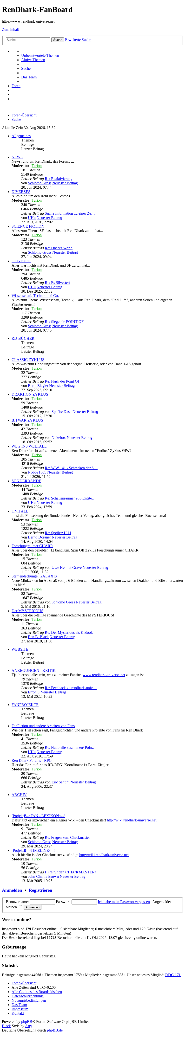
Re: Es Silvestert (57, 283)
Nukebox (59, 438)
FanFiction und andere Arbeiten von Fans (43, 726)
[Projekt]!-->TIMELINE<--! (33, 850)
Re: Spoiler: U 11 (58, 533)
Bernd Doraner (39, 537)
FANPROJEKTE (25, 705)
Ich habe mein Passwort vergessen (124, 902)
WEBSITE (20, 649)
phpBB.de (55, 1030)
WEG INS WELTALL (29, 446)
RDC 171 (173, 975)
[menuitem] (40, 55)
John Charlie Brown (43, 876)
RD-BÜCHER (23, 338)
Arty (28, 1026)
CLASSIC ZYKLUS (28, 360)
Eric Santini (60, 782)
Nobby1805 (37, 472)
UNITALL (20, 511)
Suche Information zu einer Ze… (70, 213)
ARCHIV (19, 795)
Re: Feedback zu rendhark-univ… (71, 688)
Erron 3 (34, 692)
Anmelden (12, 890)
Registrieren (40, 890)
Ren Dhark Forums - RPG (32, 760)
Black (6, 1026)
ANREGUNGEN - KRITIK (34, 670)
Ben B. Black (38, 637)
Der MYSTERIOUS (27, 611)
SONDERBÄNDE (26, 481)
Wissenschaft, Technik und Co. (35, 296)
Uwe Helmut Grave (67, 567)
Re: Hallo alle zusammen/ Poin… (70, 747)
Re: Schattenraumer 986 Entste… (70, 498)
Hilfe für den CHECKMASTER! (70, 872)
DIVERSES (21, 192)
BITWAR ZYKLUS (27, 420)
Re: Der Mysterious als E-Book (69, 632)
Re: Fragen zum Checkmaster (67, 837)
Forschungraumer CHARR (32, 546)
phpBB (26, 1021)
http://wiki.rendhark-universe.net (131, 820)
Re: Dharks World (59, 248)
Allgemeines (21, 136)
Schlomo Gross (39, 183)
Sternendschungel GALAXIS (34, 576)
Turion (37, 166)
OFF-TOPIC (21, 261)
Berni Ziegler (38, 386)
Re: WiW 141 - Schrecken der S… (71, 468)
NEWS (17, 157)
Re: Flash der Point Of (62, 381)
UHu (32, 218)
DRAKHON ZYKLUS (30, 394)
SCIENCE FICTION (28, 226)
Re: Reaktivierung (59, 179)
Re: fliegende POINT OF (64, 322)
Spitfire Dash (62, 412)
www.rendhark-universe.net (104, 675)
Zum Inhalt (10, 29)
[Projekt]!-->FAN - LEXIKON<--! (38, 816)
